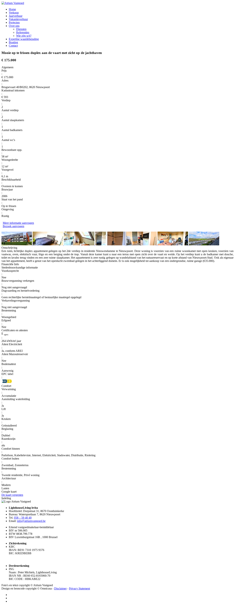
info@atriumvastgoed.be (31, 520)
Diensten (21, 29)
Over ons (14, 25)
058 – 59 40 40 (23, 517)
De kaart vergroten (12, 494)
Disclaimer (60, 588)
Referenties (22, 32)
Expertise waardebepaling (24, 39)
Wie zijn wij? (23, 35)
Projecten (14, 22)
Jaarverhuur (15, 15)
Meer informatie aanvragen (18, 222)
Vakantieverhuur (18, 19)
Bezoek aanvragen (13, 226)
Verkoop (14, 12)
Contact (13, 45)
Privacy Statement (79, 588)
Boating (13, 42)
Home (12, 9)
